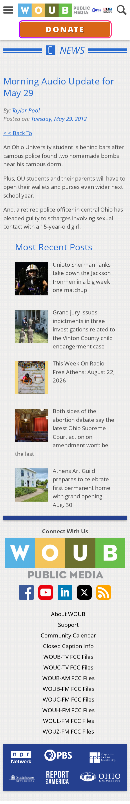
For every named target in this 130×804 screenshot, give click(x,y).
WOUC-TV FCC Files (68, 667)
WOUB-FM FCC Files (68, 689)
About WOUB (68, 614)
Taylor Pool (26, 110)
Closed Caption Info (68, 646)
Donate (65, 29)
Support (68, 624)
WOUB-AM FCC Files (68, 678)
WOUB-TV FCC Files (68, 656)
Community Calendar (68, 635)
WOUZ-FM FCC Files (68, 731)
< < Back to (17, 133)
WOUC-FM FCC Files (68, 699)
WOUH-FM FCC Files (68, 710)
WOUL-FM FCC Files (68, 721)
